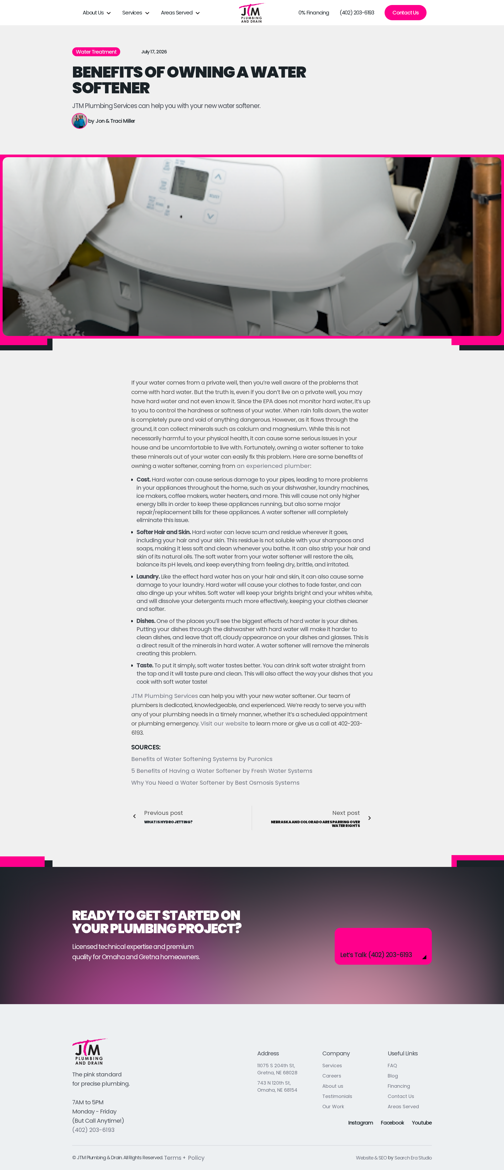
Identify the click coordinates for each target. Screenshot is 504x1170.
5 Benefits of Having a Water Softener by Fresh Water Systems (221, 771)
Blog (393, 1075)
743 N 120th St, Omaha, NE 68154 (277, 1086)
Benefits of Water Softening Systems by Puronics (201, 759)
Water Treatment (96, 51)
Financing (399, 1086)
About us (332, 1086)
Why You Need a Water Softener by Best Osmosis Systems (215, 783)
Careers (331, 1075)
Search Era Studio (413, 1157)
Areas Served (403, 1106)
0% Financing (313, 12)
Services (332, 1065)
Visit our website (224, 723)
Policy (196, 1158)
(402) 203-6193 (357, 12)
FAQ (392, 1065)
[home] (252, 13)
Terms (172, 1158)
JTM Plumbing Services (164, 696)
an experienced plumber (272, 466)
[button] (97, 12)
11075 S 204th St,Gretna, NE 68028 (277, 1069)
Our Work (333, 1106)
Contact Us (405, 12)
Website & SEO (371, 1157)
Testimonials (337, 1096)
